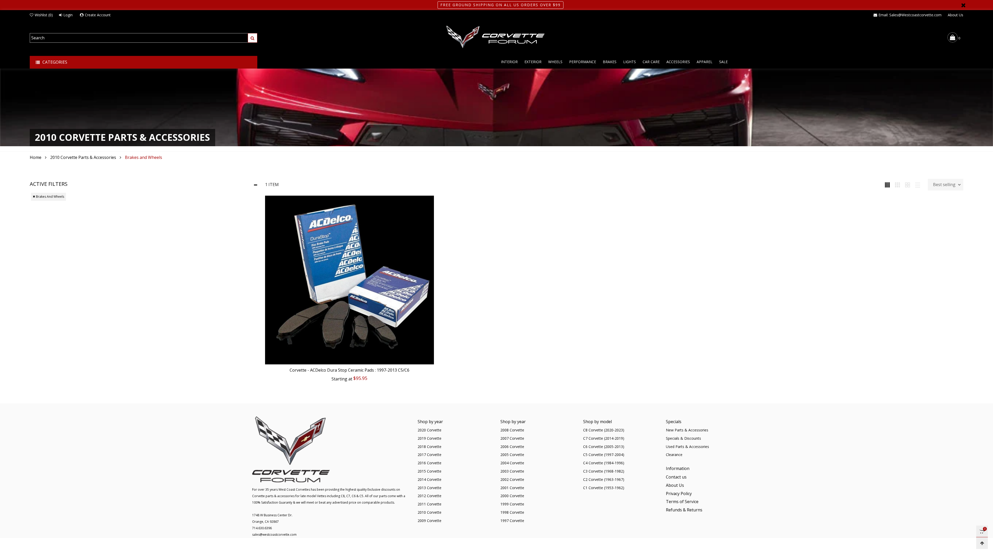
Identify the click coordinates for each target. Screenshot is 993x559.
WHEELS (555, 61)
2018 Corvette (429, 446)
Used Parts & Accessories (687, 446)
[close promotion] (963, 5)
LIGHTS (629, 61)
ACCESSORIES (678, 61)
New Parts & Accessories (687, 430)
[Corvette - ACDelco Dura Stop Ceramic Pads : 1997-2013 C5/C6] (349, 280)
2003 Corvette (512, 471)
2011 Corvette (429, 504)
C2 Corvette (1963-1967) (603, 479)
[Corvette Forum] (496, 37)
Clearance (674, 454)
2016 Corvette (429, 462)
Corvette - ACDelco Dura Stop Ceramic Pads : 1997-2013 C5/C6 (349, 370)
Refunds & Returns (684, 510)
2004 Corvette (512, 462)
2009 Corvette (429, 520)
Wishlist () (44, 14)
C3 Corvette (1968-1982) (603, 471)
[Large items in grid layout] (897, 184)
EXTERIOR (532, 61)
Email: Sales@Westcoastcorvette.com (910, 14)
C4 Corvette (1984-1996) (603, 462)
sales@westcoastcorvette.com (274, 534)
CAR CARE (651, 61)
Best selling (944, 184)
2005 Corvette (512, 454)
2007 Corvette (512, 438)
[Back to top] (982, 543)
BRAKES (609, 61)
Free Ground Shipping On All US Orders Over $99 (500, 4)
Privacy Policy (679, 493)
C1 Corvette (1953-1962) (603, 487)
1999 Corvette (512, 504)
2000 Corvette (512, 495)
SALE (723, 61)
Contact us (676, 477)
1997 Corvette (512, 520)
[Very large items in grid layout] (907, 184)
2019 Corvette (429, 438)
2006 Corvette (512, 446)
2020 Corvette (429, 430)
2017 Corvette (429, 454)
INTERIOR (509, 61)
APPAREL (704, 61)
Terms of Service (682, 501)
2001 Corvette (512, 487)
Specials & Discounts (683, 438)
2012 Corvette (429, 495)
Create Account (98, 14)
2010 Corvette (429, 512)
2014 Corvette (429, 479)
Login (68, 14)
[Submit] (252, 38)
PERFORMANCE (582, 61)
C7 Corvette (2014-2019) (603, 438)
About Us (955, 14)
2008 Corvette (512, 430)
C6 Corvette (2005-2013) (603, 446)
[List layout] (917, 184)
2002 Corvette (512, 479)
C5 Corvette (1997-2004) (603, 454)
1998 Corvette (512, 512)
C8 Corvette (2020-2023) (603, 430)
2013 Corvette (429, 487)
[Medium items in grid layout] (887, 184)
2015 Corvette (429, 471)
